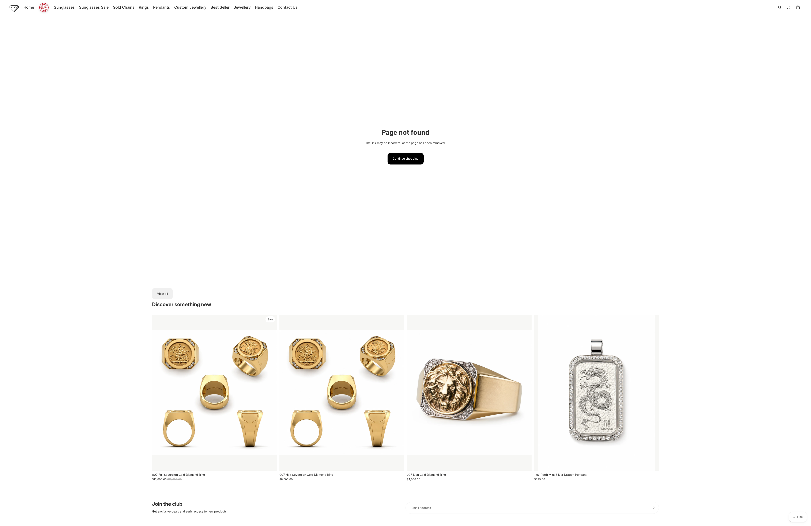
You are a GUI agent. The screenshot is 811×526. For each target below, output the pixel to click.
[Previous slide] (158, 392)
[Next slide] (270, 392)
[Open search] (779, 7)
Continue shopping (406, 158)
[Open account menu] (788, 7)
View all (162, 293)
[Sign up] (653, 508)
